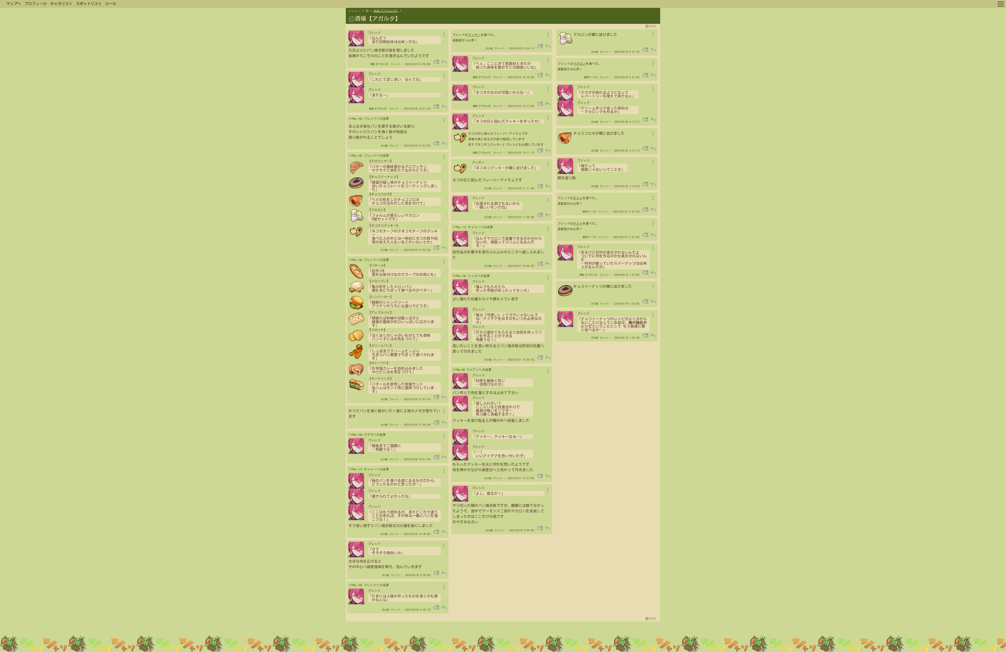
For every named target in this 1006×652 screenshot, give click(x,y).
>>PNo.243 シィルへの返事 (471, 275)
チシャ (578, 198)
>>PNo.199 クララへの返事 (367, 434)
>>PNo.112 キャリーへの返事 (368, 469)
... (405, 10)
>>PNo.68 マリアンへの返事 (471, 369)
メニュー (354, 10)
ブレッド (395, 64)
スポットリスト (89, 4)
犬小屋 (384, 145)
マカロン (579, 63)
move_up (436, 62)
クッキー (474, 34)
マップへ (13, 4)
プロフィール (36, 4)
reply (444, 62)
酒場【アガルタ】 (385, 10)
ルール (110, 4)
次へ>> (650, 26)
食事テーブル (591, 77)
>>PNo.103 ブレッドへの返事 (368, 118)
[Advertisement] (503, 638)
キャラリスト (61, 4)
